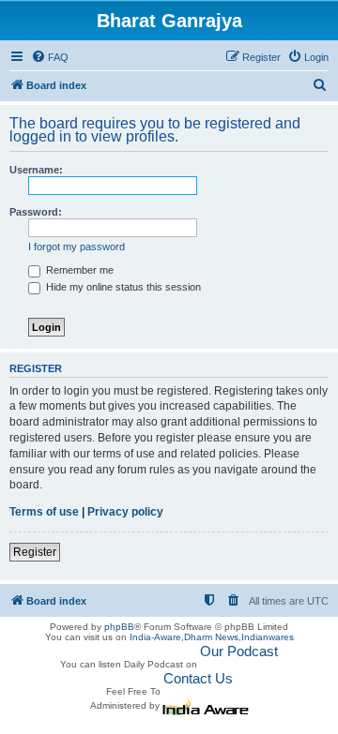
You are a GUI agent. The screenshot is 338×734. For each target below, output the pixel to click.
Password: (35, 211)
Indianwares (267, 637)
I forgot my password (76, 246)
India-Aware (155, 637)
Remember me (78, 270)
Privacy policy (125, 511)
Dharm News (211, 637)
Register (34, 552)
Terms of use (44, 511)
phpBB (119, 627)
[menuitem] (50, 57)
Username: (36, 169)
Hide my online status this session (122, 286)
